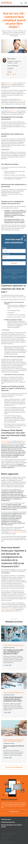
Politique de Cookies (5, 837)
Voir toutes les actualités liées (14, 767)
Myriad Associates (6, 441)
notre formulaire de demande (17, 532)
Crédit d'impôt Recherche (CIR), (14, 740)
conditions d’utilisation (16, 277)
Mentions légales (4, 839)
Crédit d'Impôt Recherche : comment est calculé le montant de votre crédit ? (13, 699)
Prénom (4, 248)
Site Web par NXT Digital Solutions (8, 842)
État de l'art (10, 83)
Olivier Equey (11, 58)
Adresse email (6, 254)
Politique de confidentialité (6, 835)
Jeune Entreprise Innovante (13, 741)
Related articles (14, 621)
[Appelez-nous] (21, 3)
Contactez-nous (14, 811)
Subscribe (14, 263)
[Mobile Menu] (25, 3)
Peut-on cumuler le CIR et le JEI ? (14, 747)
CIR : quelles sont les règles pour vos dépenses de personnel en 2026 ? (13, 652)
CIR (7, 84)
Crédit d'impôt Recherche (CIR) (13, 645)
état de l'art (14, 111)
